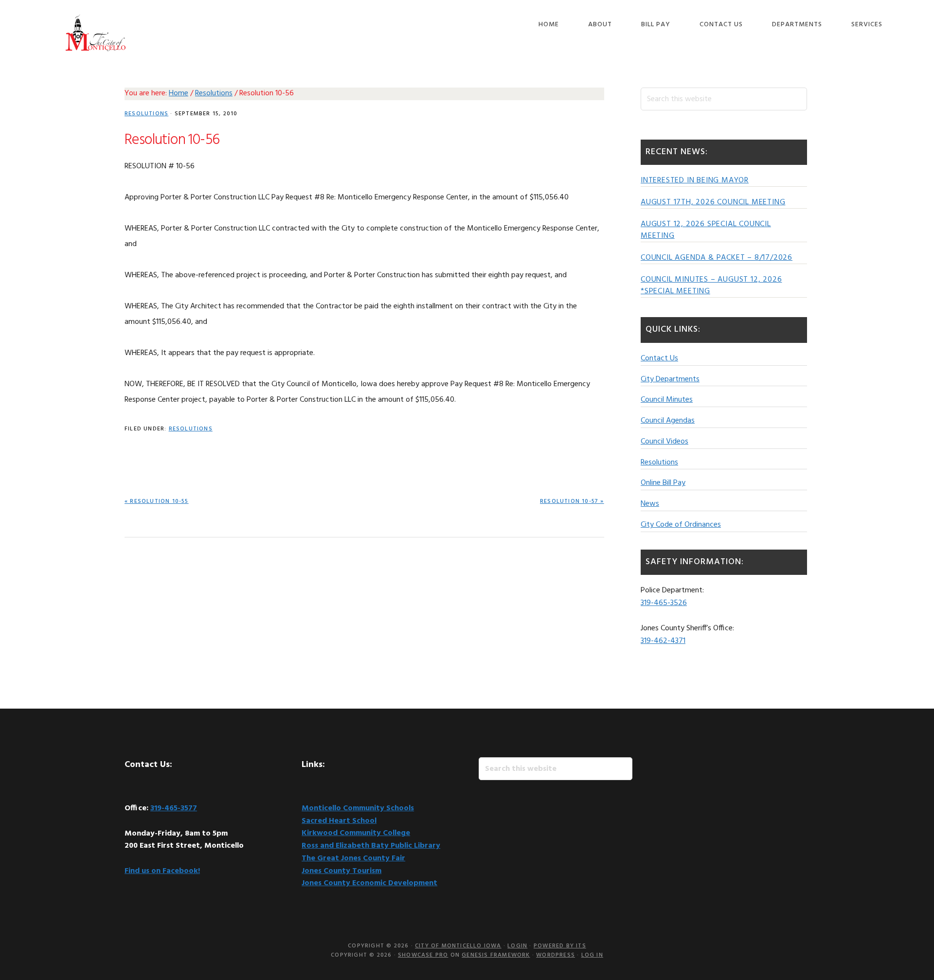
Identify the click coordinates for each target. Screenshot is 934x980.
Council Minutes (667, 399)
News (650, 504)
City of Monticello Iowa (95, 33)
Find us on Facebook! (162, 871)
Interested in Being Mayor (695, 180)
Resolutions (146, 114)
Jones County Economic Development (369, 883)
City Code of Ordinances (681, 524)
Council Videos (664, 441)
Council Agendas (668, 420)
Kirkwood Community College (356, 833)
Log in (592, 955)
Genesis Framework (496, 955)
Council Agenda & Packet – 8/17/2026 (716, 257)
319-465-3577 (173, 808)
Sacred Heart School (339, 821)
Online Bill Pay (663, 483)
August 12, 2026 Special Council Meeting (706, 230)
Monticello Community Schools (358, 808)
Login (517, 946)
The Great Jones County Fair (353, 858)
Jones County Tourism (341, 871)
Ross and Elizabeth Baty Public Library (371, 845)
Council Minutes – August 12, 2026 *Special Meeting (711, 285)
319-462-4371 (663, 641)
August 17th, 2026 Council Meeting (713, 202)
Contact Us (659, 358)
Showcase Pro (423, 955)
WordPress (555, 955)
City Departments (670, 379)
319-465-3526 (664, 603)
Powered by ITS (560, 946)
